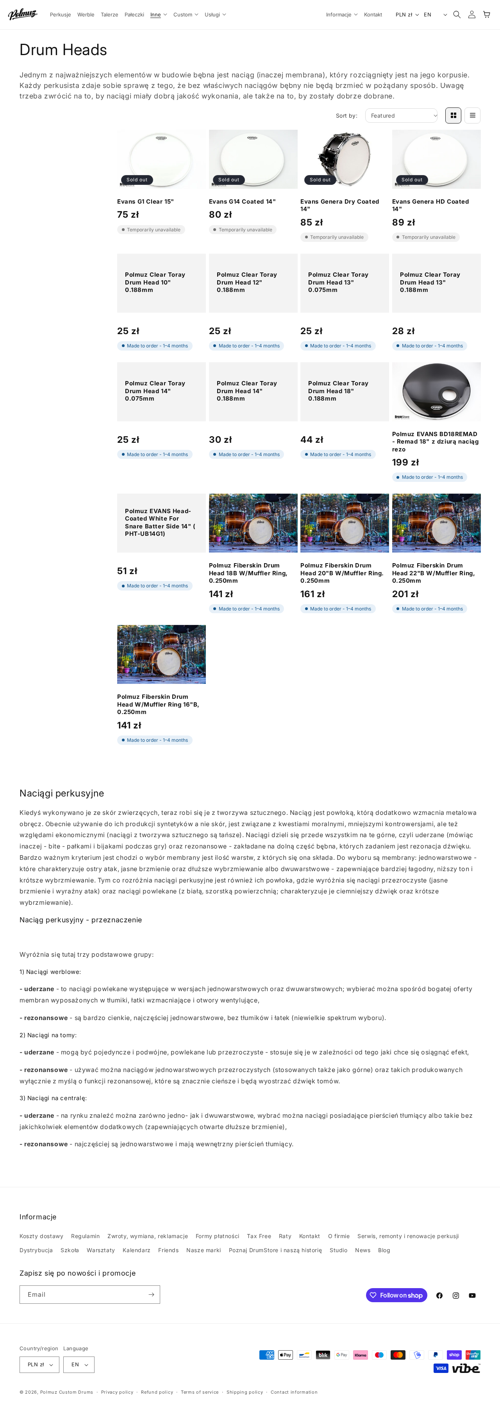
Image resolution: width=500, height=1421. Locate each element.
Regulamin (85, 1236)
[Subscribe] (151, 1294)
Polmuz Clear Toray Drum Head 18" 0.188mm (338, 390)
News (362, 1250)
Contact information (294, 1392)
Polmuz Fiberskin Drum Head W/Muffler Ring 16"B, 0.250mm (158, 704)
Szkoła (70, 1250)
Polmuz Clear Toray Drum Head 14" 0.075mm (155, 390)
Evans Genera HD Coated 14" (430, 205)
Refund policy (157, 1392)
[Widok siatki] (453, 115)
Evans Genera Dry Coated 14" (339, 205)
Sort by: (346, 115)
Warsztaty (101, 1250)
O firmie (339, 1236)
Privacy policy (117, 1392)
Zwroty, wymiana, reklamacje (147, 1236)
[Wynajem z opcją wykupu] (466, 1368)
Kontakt (309, 1236)
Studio (339, 1250)
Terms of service (200, 1392)
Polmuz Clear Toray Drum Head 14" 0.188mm (247, 390)
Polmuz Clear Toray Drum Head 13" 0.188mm (430, 282)
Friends (168, 1250)
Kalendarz (136, 1250)
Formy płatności (217, 1236)
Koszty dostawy (41, 1236)
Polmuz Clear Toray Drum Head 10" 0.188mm (155, 282)
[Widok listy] (472, 115)
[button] (158, 15)
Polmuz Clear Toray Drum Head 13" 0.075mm (338, 282)
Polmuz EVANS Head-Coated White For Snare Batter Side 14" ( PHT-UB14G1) (160, 522)
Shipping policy (245, 1392)
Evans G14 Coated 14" (242, 201)
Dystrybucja (36, 1250)
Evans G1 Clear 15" (145, 201)
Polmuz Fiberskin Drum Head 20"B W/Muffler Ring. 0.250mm (342, 573)
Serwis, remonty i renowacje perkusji (408, 1236)
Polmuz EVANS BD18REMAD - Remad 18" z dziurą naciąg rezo (435, 441)
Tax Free (259, 1236)
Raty (285, 1236)
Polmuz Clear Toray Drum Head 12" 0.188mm (247, 282)
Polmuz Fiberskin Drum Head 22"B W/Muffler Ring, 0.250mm (433, 573)
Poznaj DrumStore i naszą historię (275, 1250)
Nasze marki (203, 1250)
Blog (384, 1250)
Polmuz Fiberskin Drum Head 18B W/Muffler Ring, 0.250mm (248, 573)
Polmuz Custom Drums (66, 1392)
